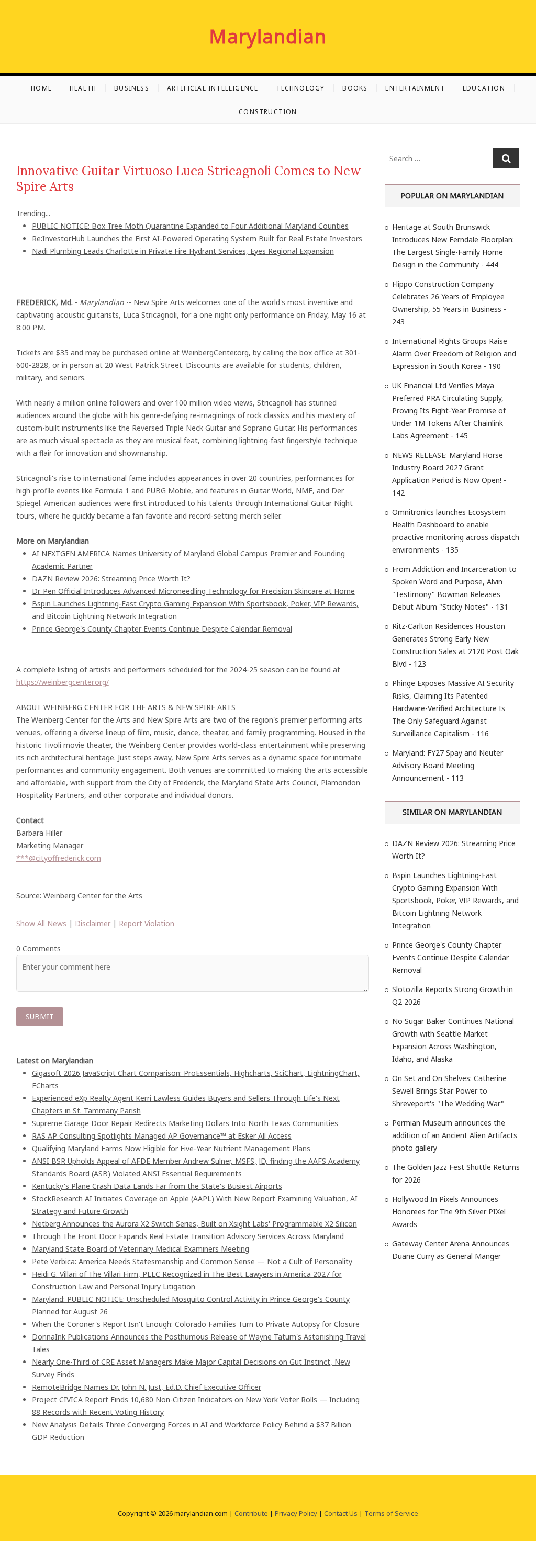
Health (83, 88)
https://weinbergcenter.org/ (62, 682)
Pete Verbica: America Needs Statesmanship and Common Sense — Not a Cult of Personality (192, 1261)
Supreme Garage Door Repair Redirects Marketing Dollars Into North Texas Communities (185, 1123)
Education (484, 88)
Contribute (251, 1513)
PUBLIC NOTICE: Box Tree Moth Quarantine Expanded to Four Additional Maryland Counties (190, 226)
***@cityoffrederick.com (58, 858)
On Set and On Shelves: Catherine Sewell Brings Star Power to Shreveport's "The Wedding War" (449, 1090)
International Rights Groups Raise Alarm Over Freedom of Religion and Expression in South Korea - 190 (454, 353)
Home (41, 88)
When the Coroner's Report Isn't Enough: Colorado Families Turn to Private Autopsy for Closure (196, 1324)
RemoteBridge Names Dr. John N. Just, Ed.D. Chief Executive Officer (146, 1387)
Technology (300, 88)
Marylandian (268, 36)
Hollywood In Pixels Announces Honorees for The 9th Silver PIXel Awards (449, 1211)
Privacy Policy (296, 1513)
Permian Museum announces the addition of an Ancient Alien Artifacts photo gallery (454, 1135)
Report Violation (146, 923)
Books (354, 88)
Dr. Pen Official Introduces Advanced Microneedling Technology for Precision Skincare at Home (193, 591)
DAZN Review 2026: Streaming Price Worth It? (111, 578)
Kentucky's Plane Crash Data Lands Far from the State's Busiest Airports (157, 1186)
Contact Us (341, 1513)
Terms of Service (391, 1513)
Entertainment (415, 88)
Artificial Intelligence (213, 88)
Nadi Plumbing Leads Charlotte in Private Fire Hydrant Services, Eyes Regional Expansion (183, 251)
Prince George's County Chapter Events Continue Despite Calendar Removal (162, 629)
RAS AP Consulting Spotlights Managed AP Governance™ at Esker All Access (162, 1136)
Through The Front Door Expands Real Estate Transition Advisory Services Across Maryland (188, 1236)
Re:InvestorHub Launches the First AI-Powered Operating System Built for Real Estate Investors (197, 238)
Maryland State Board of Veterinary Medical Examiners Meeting (140, 1249)
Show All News (41, 923)
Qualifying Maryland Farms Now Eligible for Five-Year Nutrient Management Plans (171, 1148)
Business (131, 88)
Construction (268, 111)
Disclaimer (92, 923)
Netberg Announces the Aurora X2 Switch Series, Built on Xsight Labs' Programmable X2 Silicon (194, 1224)
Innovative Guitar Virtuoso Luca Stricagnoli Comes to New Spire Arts (188, 179)
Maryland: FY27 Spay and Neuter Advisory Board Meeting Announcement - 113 (447, 765)
